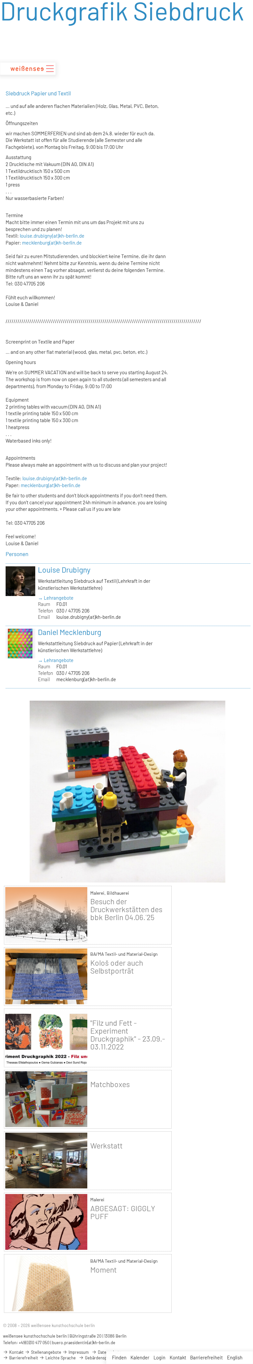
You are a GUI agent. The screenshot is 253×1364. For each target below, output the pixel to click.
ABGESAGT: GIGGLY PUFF (122, 1212)
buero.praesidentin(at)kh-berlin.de (83, 1342)
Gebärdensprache (101, 1357)
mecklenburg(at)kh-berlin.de (52, 243)
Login (159, 1357)
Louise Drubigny (64, 569)
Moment (103, 1270)
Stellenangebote (45, 1352)
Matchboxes (110, 1084)
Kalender (139, 1357)
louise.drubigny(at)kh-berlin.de (52, 236)
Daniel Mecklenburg (69, 632)
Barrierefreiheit (206, 1357)
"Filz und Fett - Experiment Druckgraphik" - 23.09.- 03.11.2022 (127, 1035)
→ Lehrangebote (55, 598)
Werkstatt (106, 1145)
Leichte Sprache (60, 1357)
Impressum (78, 1352)
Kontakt (178, 1357)
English (234, 1357)
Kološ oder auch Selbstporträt (116, 967)
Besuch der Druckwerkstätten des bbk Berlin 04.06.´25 (126, 909)
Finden (119, 1357)
